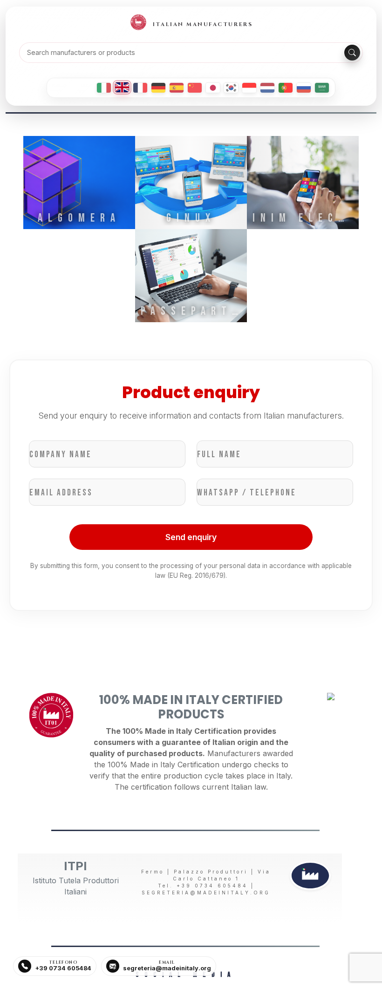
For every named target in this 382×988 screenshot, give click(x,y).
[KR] (231, 87)
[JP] (212, 87)
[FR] (140, 87)
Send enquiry (191, 537)
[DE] (158, 87)
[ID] (249, 87)
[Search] (352, 53)
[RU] (303, 87)
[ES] (176, 87)
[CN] (194, 87)
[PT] (285, 87)
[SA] (321, 87)
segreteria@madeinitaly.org (206, 892)
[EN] (122, 87)
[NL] (267, 87)
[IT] (103, 87)
